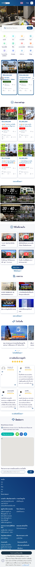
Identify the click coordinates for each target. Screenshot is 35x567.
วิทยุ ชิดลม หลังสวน (6, 535)
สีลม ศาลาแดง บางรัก (22, 535)
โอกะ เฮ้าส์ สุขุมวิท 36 (6, 518)
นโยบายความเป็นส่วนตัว (23, 545)
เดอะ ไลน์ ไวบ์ (4, 503)
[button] (32, 16)
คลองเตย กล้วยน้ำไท (22, 525)
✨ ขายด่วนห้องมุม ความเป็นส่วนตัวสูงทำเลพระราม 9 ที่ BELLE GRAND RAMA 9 (25, 162)
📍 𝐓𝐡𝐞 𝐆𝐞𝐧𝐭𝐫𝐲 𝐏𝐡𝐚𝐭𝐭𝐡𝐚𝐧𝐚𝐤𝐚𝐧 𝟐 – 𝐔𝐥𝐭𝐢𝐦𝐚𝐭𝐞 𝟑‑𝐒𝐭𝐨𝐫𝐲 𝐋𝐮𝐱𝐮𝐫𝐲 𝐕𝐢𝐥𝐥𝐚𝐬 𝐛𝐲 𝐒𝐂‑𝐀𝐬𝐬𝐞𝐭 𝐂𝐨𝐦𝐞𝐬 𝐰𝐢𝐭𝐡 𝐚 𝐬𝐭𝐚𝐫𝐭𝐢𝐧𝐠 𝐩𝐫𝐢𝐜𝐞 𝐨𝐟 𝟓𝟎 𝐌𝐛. (9, 78)
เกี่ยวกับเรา (20, 548)
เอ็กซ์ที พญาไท (20, 501)
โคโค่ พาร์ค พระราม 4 (21, 528)
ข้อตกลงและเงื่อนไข (22, 542)
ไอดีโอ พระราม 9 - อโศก (7, 532)
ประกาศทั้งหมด (17, 181)
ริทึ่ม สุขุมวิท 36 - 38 (6, 513)
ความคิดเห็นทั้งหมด (17, 413)
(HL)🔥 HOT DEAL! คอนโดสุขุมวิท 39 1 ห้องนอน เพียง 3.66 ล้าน (25, 125)
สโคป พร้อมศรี (4, 520)
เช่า (2, 484)
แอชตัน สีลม (19, 538)
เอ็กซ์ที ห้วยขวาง (20, 511)
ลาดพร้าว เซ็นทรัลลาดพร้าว (8, 498)
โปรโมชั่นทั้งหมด (17, 352)
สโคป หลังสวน (4, 538)
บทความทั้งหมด (17, 316)
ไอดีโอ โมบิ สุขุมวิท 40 (6, 522)
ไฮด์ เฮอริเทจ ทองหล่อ (6, 516)
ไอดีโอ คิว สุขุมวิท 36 (6, 511)
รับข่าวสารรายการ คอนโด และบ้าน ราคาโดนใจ (13, 468)
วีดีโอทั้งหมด (17, 271)
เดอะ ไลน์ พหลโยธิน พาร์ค (7, 501)
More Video (16, 267)
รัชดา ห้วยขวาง (20, 509)
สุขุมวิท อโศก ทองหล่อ (7, 509)
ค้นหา (29, 28)
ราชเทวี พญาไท (20, 498)
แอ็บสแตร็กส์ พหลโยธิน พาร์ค (8, 505)
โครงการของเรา (5, 494)
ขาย (2, 482)
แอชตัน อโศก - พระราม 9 (7, 530)
